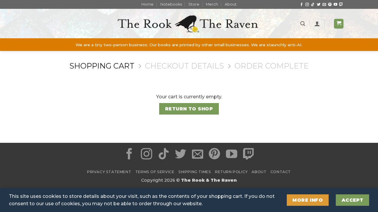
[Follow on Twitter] (318, 5)
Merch (212, 4)
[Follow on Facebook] (301, 5)
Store (193, 4)
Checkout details (184, 66)
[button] (302, 23)
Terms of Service (155, 172)
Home (147, 4)
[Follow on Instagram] (307, 5)
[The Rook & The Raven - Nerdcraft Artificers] (189, 23)
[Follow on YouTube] (335, 5)
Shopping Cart (101, 66)
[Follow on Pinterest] (330, 5)
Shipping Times (194, 172)
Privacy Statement (109, 172)
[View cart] (338, 24)
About (231, 4)
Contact (281, 172)
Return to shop (189, 109)
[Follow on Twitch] (341, 5)
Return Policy (231, 172)
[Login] (317, 23)
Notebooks (171, 4)
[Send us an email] (324, 5)
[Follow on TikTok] (313, 5)
